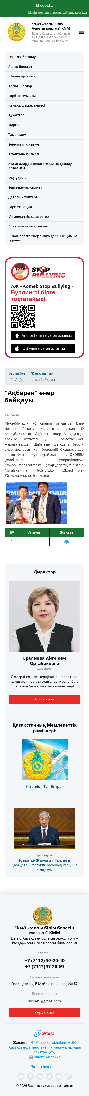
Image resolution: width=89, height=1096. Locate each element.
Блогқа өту (44, 699)
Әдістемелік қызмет (25, 187)
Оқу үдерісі (17, 177)
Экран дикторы (44, 1066)
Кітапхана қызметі (23, 154)
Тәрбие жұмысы (22, 95)
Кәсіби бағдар (20, 86)
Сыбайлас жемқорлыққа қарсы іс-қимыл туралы (42, 238)
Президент (44, 855)
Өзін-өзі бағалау (22, 57)
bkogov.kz (44, 5)
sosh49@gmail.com (44, 1001)
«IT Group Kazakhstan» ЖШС (53, 1043)
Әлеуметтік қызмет (24, 144)
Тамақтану (17, 134)
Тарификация (20, 207)
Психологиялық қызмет (28, 226)
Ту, (45, 786)
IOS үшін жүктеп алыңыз (43, 348)
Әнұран (57, 786)
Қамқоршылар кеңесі (26, 105)
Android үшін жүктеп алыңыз (47, 335)
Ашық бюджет (20, 66)
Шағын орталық (21, 76)
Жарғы (13, 125)
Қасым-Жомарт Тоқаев (44, 860)
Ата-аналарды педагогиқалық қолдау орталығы (40, 165)
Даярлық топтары (23, 197)
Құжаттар (16, 115)
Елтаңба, (33, 786)
